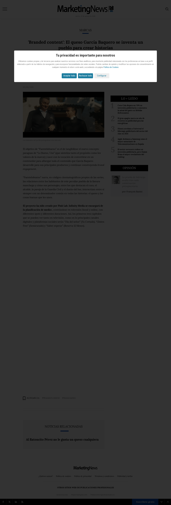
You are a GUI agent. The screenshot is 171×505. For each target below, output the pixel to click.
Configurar (101, 75)
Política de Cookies (111, 67)
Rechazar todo (85, 75)
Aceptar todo (69, 75)
